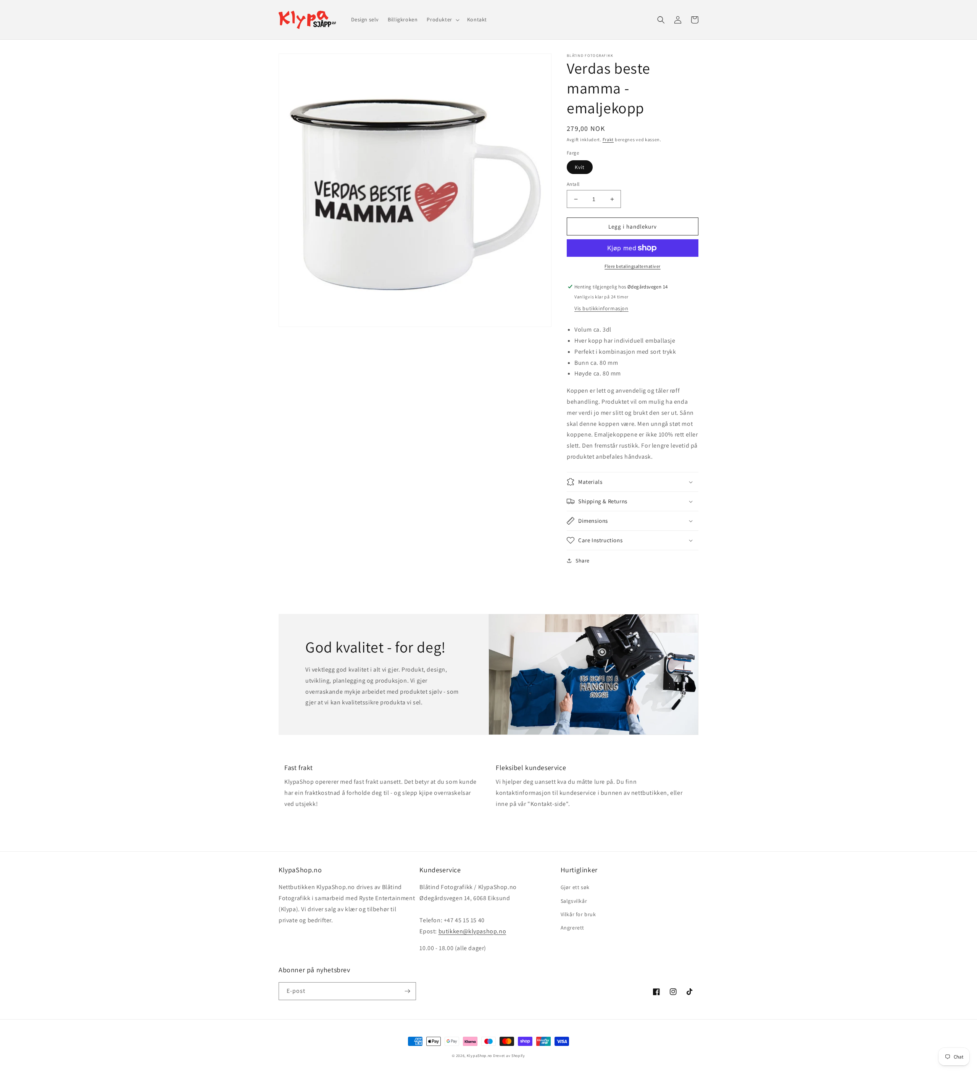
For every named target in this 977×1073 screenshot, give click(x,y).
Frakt (608, 139)
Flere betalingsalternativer (633, 266)
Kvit (580, 167)
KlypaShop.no (479, 1055)
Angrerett (572, 927)
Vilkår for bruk (578, 914)
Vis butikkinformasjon (601, 308)
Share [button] (583, 560)
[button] (442, 19)
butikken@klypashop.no (472, 931)
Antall (573, 184)
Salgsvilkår (574, 900)
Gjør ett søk (575, 887)
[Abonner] (407, 991)
